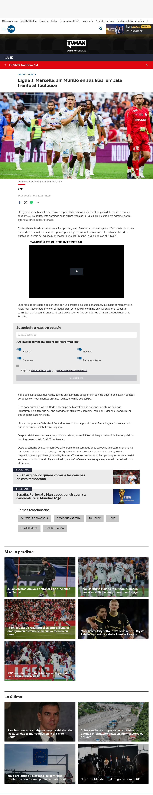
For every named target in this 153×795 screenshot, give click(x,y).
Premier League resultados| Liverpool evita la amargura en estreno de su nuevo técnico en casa (38, 631)
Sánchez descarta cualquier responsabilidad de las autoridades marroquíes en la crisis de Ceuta (39, 734)
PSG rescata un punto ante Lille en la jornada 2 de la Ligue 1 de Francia (39, 674)
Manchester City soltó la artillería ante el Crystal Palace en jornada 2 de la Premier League (113, 632)
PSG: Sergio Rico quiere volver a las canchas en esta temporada (50, 477)
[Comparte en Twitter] (26, 202)
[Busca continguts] (101, 29)
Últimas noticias (10, 21)
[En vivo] (127, 26)
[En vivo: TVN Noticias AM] (115, 29)
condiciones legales (41, 370)
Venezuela (88, 21)
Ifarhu (54, 21)
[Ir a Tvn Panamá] (51, 29)
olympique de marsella (34, 518)
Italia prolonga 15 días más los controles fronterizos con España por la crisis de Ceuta (37, 777)
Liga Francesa (29, 528)
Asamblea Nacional (105, 21)
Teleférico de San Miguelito (130, 21)
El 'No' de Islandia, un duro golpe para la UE (110, 779)
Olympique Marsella (69, 518)
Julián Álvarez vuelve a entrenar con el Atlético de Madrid (38, 590)
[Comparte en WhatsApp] (31, 202)
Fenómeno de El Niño (70, 21)
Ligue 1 (112, 518)
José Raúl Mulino (29, 21)
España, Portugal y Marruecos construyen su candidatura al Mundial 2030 (51, 496)
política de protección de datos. (71, 370)
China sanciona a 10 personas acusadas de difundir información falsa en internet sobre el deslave (112, 734)
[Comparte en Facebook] (20, 202)
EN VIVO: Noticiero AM (23, 65)
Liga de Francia (55, 528)
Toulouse (95, 518)
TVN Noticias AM (134, 31)
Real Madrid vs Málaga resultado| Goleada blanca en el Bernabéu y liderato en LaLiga (109, 590)
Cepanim (44, 21)
